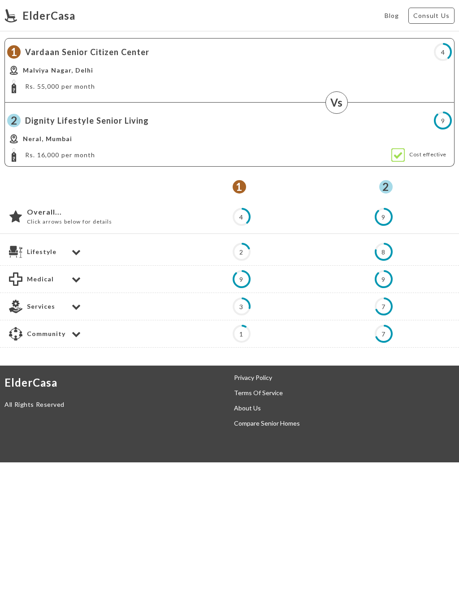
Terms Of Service (258, 393)
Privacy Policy (253, 378)
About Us (247, 408)
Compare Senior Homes (267, 423)
